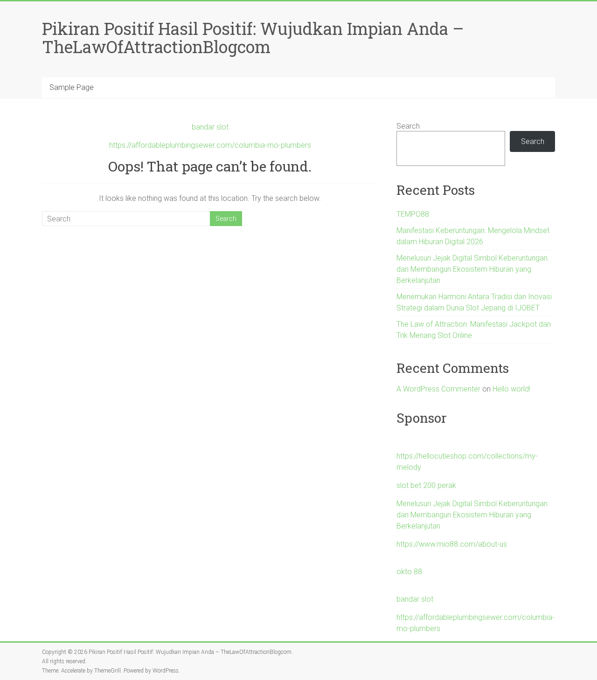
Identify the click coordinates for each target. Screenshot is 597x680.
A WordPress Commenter (438, 389)
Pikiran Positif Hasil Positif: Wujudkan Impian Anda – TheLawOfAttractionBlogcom (253, 37)
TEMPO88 (412, 214)
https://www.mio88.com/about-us (451, 544)
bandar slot (210, 127)
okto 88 (409, 571)
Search (408, 126)
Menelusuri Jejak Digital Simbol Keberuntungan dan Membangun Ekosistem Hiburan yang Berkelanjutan (472, 269)
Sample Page (71, 87)
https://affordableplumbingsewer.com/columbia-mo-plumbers (210, 145)
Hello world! (511, 389)
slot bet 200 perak (426, 485)
